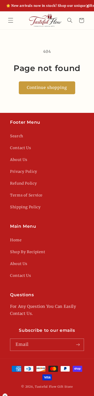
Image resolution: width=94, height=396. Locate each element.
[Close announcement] (87, 5)
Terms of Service (26, 195)
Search (16, 136)
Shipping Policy (25, 207)
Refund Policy (23, 183)
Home (16, 240)
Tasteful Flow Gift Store (54, 386)
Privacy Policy (23, 171)
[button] (10, 20)
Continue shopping (47, 87)
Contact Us (20, 148)
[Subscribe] (78, 345)
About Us (18, 159)
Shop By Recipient (27, 252)
